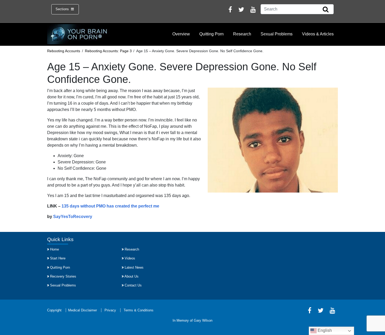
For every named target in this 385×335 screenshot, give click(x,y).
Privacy (110, 310)
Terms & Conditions (138, 310)
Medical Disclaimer (82, 310)
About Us (131, 276)
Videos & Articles (318, 34)
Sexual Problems (277, 34)
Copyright (54, 310)
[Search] (325, 10)
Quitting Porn (211, 34)
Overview (181, 34)
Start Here (57, 258)
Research (242, 34)
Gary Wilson (203, 320)
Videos (130, 258)
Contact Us (133, 285)
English (324, 330)
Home (54, 249)
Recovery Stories (63, 276)
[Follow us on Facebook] (230, 10)
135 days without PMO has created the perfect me (110, 206)
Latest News (134, 267)
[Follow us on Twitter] (241, 10)
